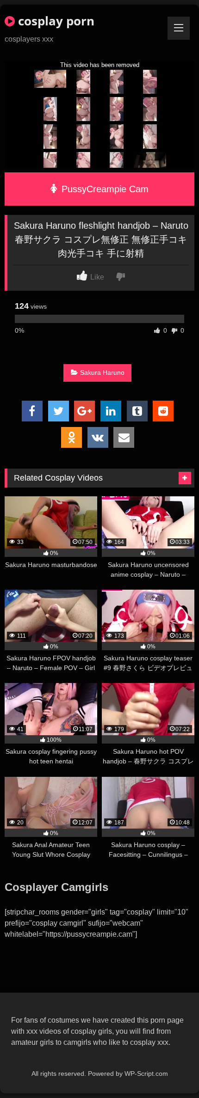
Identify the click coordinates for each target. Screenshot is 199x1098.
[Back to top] (170, 1070)
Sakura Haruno (102, 372)
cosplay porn (54, 20)
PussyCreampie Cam (104, 189)
